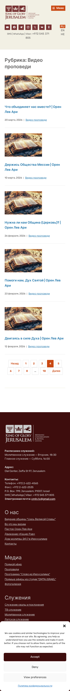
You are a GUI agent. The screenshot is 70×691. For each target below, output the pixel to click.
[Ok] (49, 27)
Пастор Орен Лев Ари (18, 529)
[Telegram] (21, 27)
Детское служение (17, 619)
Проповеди (12, 569)
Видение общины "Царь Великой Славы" (30, 519)
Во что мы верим (15, 524)
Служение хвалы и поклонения (24, 604)
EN (62, 30)
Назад (15, 363)
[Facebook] (14, 27)
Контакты (11, 543)
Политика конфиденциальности (35, 685)
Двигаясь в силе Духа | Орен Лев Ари (34, 338)
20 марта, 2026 (13, 119)
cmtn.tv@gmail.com (43, 499)
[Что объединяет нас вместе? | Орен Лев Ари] (23, 87)
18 (44, 371)
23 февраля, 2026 (15, 293)
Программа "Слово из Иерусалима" (27, 574)
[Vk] (42, 27)
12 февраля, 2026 (15, 346)
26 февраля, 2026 (15, 235)
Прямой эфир (13, 564)
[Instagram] (28, 27)
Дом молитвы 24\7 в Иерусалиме (26, 539)
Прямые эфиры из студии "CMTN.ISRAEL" (30, 579)
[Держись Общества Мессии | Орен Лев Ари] (23, 144)
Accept (35, 656)
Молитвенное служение (20, 614)
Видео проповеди (36, 119)
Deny (35, 667)
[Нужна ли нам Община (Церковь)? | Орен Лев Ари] (23, 202)
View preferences (35, 677)
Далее (56, 371)
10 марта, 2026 (13, 177)
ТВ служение (13, 609)
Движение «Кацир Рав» (20, 534)
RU (63, 26)
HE (63, 34)
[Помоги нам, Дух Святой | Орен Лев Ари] (23, 260)
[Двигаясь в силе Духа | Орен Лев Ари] (23, 318)
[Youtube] (7, 27)
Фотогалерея (13, 584)
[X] (35, 27)
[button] (64, 626)
